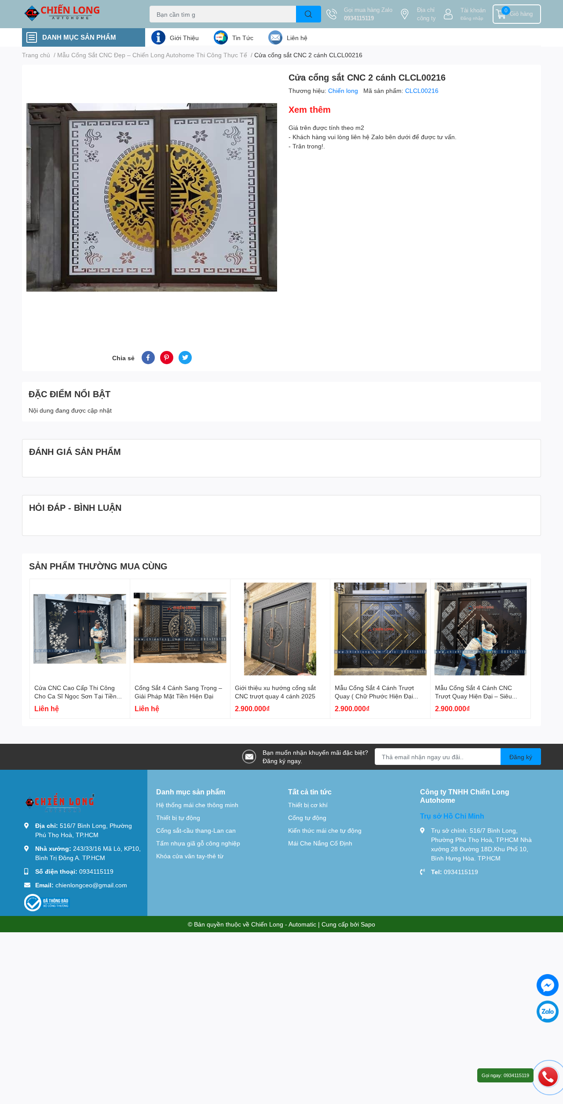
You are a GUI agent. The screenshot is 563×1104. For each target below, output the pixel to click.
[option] (151, 197)
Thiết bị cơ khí (308, 805)
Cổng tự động (307, 817)
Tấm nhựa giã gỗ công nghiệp (198, 843)
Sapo (368, 924)
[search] (308, 14)
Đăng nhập (472, 18)
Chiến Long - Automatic (283, 924)
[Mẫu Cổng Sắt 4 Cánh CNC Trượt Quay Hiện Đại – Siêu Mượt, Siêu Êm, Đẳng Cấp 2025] (480, 629)
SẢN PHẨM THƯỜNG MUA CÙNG (98, 566)
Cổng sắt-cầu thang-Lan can (196, 830)
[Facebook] (548, 985)
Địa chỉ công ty (426, 14)
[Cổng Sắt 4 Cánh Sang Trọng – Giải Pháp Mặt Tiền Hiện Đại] (180, 629)
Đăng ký (520, 757)
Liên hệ (297, 37)
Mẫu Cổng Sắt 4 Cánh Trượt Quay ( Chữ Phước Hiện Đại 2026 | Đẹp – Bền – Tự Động (375, 696)
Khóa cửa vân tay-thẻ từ (189, 856)
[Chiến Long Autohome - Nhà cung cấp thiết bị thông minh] (76, 14)
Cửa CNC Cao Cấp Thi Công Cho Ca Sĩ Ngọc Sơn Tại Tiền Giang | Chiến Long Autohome (76, 696)
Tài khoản (473, 10)
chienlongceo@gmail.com (91, 885)
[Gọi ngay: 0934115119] (548, 1076)
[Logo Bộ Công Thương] (47, 902)
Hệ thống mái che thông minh (197, 805)
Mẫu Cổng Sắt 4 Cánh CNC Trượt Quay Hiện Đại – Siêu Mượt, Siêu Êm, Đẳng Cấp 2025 (479, 696)
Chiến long (344, 90)
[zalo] (548, 1012)
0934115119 (359, 18)
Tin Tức (242, 37)
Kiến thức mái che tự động (325, 830)
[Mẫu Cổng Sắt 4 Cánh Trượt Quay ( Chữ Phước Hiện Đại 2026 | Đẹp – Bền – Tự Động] (380, 629)
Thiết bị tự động (178, 817)
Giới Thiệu (184, 37)
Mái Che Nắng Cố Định (320, 843)
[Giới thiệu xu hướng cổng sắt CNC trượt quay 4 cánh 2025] (280, 629)
